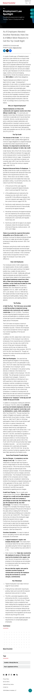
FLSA (10, 47)
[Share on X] (7, 50)
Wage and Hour (17, 47)
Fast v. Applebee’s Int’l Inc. (11, 666)
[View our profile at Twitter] (6, 674)
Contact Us (5, 687)
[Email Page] (31, 13)
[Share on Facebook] (10, 50)
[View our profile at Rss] (17, 674)
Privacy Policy (6, 679)
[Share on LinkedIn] (4, 50)
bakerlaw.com (28, 0)
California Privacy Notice (8, 684)
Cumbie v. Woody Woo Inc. (11, 662)
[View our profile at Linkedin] (3, 674)
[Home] (31, 10)
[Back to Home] (9, 3)
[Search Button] (27, 3)
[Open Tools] (31, 16)
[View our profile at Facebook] (8, 674)
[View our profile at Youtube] (14, 674)
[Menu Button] (30, 3)
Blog (4, 8)
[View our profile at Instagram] (11, 674)
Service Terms (6, 681)
